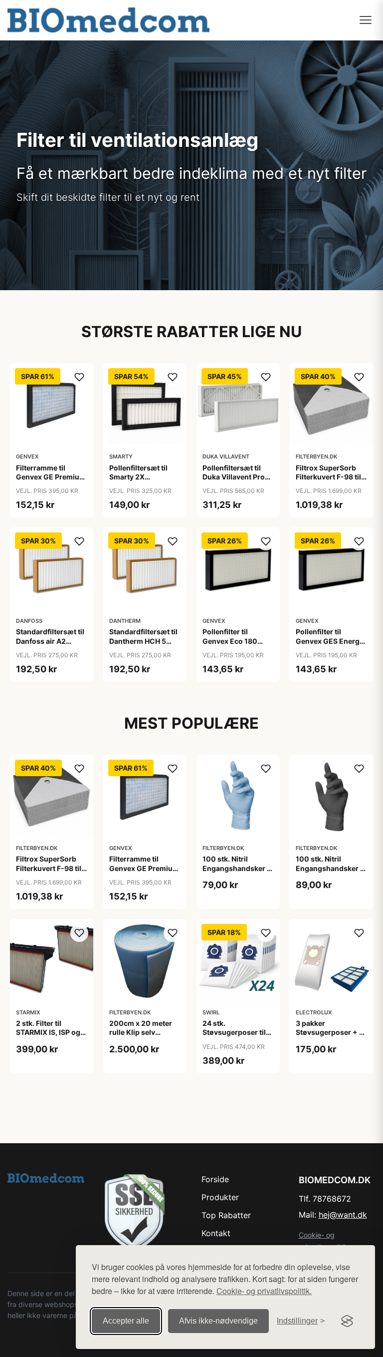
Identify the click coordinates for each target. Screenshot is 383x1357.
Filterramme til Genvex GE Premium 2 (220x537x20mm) (51, 476)
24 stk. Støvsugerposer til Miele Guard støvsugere (234, 1037)
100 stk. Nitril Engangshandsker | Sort (329, 868)
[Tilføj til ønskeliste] (79, 377)
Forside (215, 1179)
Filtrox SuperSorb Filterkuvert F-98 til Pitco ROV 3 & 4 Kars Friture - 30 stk (330, 481)
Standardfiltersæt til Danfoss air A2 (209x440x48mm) (50, 640)
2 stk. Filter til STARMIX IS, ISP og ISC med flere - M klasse (48, 1037)
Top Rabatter (226, 1215)
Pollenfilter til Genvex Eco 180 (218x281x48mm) (233, 640)
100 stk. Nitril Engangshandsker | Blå (235, 868)
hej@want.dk (343, 1215)
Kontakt (215, 1233)
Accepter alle (126, 1321)
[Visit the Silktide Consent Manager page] (347, 1321)
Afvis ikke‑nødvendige (218, 1321)
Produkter (220, 1197)
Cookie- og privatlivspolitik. (264, 1291)
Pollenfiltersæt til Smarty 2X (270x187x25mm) (141, 476)
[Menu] (366, 20)
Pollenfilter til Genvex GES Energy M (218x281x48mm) (331, 640)
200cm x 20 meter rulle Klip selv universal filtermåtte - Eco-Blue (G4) (143, 1037)
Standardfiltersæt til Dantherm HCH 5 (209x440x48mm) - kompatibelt (144, 645)
